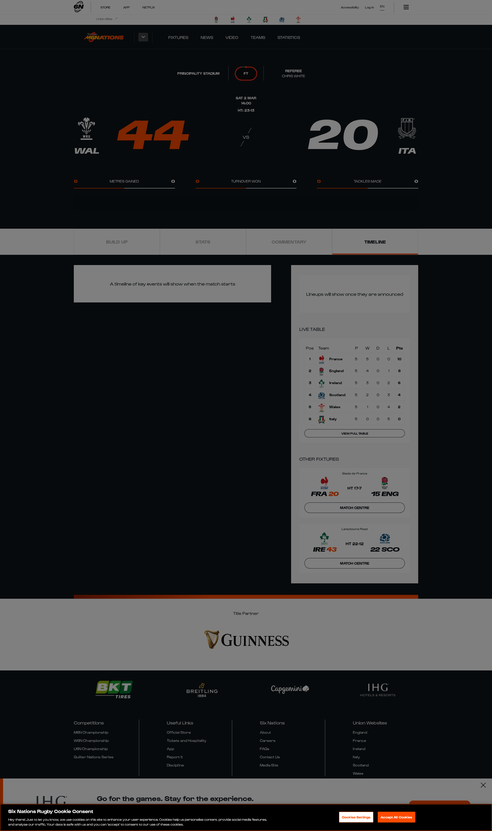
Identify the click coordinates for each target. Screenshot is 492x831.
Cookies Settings (356, 817)
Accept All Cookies (396, 817)
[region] (246, 817)
